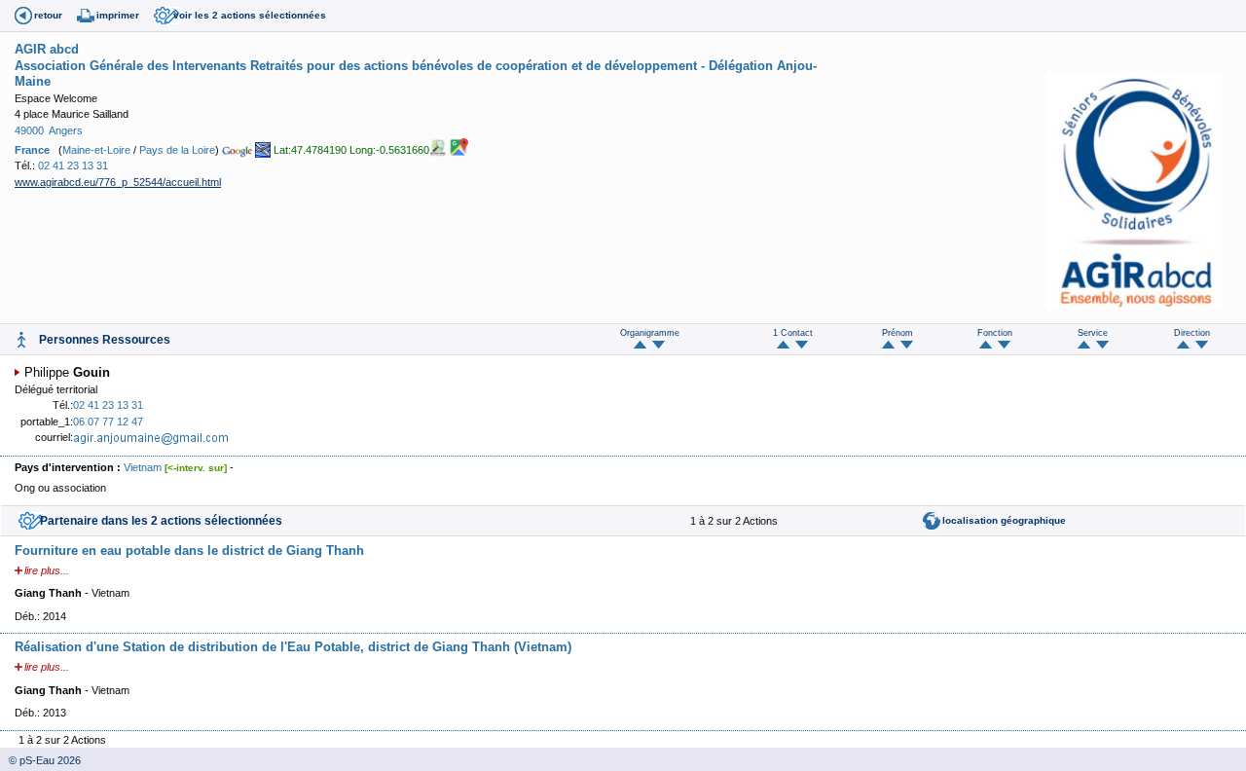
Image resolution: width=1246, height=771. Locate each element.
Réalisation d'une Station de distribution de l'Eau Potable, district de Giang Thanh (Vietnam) (293, 647)
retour (48, 15)
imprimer (117, 15)
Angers (66, 130)
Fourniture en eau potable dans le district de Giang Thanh (189, 550)
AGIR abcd (47, 49)
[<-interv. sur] (196, 467)
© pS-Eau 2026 (40, 760)
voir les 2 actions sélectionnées (249, 15)
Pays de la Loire (177, 150)
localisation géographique (1004, 520)
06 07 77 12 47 (108, 421)
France (32, 150)
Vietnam (143, 467)
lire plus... (46, 570)
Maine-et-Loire (96, 150)
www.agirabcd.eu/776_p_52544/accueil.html (118, 182)
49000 (29, 130)
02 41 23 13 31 (73, 165)
